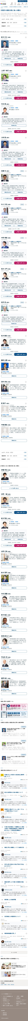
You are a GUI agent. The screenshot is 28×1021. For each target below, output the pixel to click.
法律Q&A (5, 998)
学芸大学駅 (13, 42)
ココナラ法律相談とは (8, 996)
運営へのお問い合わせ (8, 1005)
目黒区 (16, 40)
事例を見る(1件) (8, 58)
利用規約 (18, 998)
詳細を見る (14, 376)
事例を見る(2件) (8, 92)
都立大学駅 (5, 437)
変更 (25, 19)
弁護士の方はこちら (22, 1)
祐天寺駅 (5, 373)
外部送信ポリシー (20, 1001)
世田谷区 (12, 984)
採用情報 (5, 1014)
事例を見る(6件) (8, 539)
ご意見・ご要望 (19, 996)
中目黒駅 (5, 416)
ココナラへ (4, 1)
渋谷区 (8, 481)
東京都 (12, 40)
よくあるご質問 (6, 1003)
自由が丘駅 (13, 76)
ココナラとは (6, 1001)
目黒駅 (12, 109)
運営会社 (5, 1012)
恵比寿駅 (5, 483)
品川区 (2, 984)
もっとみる (14, 952)
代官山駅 (5, 394)
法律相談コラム (6, 1000)
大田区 (8, 984)
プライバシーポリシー (21, 1000)
